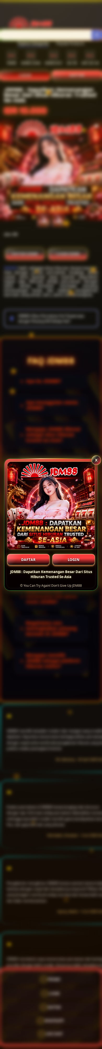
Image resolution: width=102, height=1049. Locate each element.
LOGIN (74, 559)
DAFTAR (28, 559)
